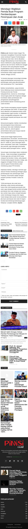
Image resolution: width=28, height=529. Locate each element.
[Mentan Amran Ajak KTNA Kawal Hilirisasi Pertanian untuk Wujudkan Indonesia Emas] (7, 393)
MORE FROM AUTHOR (18, 231)
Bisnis (2, 518)
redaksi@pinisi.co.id (17, 457)
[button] (26, 2)
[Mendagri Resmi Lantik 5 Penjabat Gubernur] (7, 375)
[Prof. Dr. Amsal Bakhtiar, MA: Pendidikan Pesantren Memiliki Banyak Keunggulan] (4, 347)
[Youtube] (22, 461)
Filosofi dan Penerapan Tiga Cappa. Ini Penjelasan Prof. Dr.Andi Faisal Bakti (18, 360)
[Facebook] (5, 461)
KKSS (2, 509)
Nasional (7, 5)
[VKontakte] (18, 461)
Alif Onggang (4, 337)
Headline (3, 507)
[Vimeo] (14, 461)
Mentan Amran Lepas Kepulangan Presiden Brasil (21, 384)
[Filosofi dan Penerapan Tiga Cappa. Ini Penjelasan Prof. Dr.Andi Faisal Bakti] (4, 358)
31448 (26, 19)
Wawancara (3, 329)
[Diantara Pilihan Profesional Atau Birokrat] (4, 483)
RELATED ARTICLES (6, 231)
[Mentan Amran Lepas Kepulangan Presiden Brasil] (21, 375)
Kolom (2, 502)
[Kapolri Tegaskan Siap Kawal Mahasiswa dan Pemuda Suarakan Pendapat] (21, 393)
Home (2, 5)
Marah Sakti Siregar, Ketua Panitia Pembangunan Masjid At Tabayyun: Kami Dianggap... (14, 334)
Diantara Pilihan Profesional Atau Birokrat (16, 482)
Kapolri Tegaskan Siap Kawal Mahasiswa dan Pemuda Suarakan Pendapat (21, 404)
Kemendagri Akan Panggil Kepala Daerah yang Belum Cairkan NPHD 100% (6, 427)
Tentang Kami (10, 524)
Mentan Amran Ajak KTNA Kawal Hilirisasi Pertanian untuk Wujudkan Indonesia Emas (7, 405)
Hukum (2, 516)
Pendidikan (3, 513)
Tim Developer (17, 524)
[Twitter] (10, 461)
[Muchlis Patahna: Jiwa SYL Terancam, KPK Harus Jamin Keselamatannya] (4, 490)
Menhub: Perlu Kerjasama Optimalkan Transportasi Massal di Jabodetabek (21, 224)
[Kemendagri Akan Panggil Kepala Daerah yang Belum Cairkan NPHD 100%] (7, 417)
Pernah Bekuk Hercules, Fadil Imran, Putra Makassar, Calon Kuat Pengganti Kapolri (18, 474)
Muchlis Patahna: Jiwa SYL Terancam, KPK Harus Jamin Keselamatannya (17, 491)
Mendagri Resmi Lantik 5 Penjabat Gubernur (7, 384)
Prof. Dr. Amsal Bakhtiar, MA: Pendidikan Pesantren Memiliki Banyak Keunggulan (18, 349)
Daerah (2, 504)
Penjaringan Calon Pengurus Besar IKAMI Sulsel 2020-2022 (6, 224)
